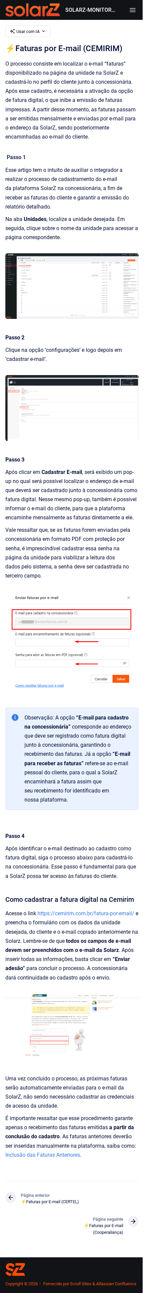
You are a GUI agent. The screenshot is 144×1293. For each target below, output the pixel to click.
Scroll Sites (80, 1283)
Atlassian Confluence (116, 1283)
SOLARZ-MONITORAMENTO (90, 10)
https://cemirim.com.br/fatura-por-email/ (86, 913)
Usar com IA (28, 31)
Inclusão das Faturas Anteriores (42, 1155)
